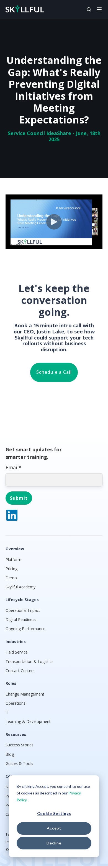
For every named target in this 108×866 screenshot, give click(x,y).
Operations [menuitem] (15, 703)
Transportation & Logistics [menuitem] (29, 661)
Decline (54, 843)
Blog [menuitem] (10, 754)
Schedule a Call (54, 372)
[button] (99, 9)
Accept (54, 828)
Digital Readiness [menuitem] (21, 619)
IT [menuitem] (7, 712)
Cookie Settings (54, 813)
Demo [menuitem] (11, 577)
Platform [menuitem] (13, 559)
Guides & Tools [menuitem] (19, 763)
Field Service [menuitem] (17, 652)
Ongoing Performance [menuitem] (25, 628)
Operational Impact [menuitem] (23, 610)
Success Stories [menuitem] (20, 744)
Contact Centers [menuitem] (20, 670)
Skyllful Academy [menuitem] (20, 586)
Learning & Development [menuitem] (28, 721)
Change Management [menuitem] (25, 694)
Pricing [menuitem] (11, 568)
